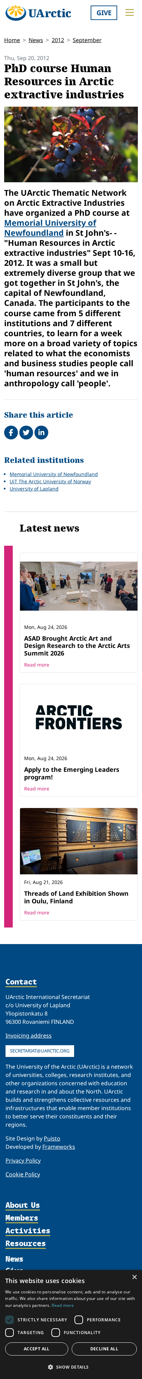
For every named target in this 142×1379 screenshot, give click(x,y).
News (36, 40)
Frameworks (58, 1146)
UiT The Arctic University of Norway (50, 481)
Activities (28, 1231)
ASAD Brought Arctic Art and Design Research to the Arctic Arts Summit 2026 (77, 645)
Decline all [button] (104, 1349)
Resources (26, 1244)
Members (22, 1218)
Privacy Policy (23, 1160)
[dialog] (71, 1324)
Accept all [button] (37, 1349)
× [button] (134, 1277)
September (87, 40)
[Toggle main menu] (129, 12)
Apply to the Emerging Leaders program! (71, 773)
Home (12, 40)
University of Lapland (34, 488)
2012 (58, 40)
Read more (36, 664)
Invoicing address (29, 1035)
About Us (23, 1206)
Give (104, 12)
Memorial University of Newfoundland (50, 227)
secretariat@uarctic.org (40, 1051)
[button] (71, 1367)
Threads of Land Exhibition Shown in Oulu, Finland (76, 897)
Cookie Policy (23, 1174)
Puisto (52, 1138)
